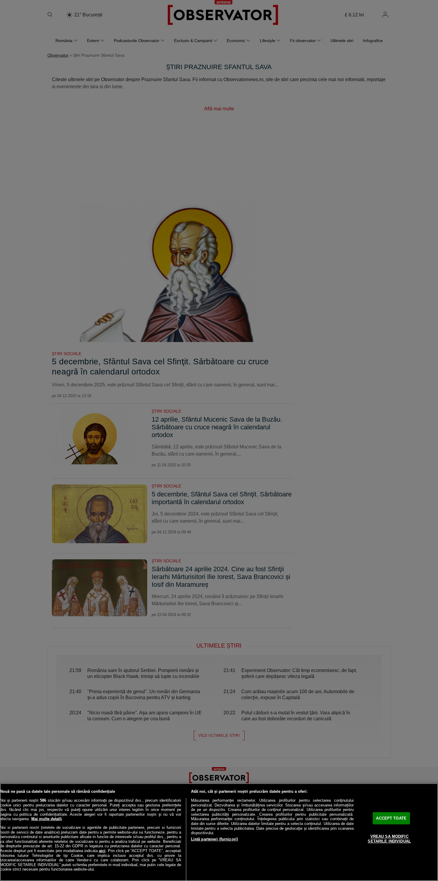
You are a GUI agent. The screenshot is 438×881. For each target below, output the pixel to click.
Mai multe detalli (46, 819)
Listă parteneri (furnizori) (214, 839)
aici (102, 851)
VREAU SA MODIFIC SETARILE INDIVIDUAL (389, 838)
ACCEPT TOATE (391, 818)
